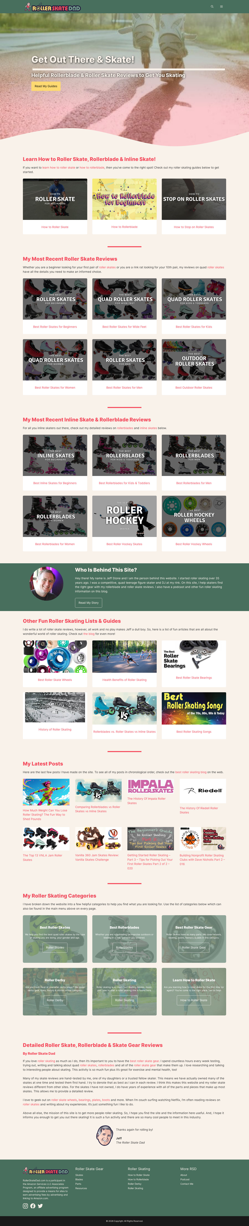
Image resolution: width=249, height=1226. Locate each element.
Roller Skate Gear (194, 947)
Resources (81, 1188)
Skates (79, 1174)
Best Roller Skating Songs (194, 731)
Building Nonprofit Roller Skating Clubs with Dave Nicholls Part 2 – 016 (202, 860)
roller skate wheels (64, 1100)
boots (106, 1100)
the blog (89, 634)
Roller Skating (124, 1000)
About (183, 1174)
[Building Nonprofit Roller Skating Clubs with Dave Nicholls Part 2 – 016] (203, 848)
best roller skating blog (190, 772)
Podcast (185, 1179)
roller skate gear (145, 1065)
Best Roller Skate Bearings (194, 677)
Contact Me (186, 1183)
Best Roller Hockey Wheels (194, 544)
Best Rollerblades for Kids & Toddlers (124, 483)
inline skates (148, 428)
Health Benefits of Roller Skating (124, 680)
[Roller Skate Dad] (53, 6)
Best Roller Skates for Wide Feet (124, 326)
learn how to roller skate (58, 167)
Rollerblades (124, 947)
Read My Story (89, 602)
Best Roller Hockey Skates (124, 544)
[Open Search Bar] (212, 6)
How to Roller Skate (62, 159)
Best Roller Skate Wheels (55, 680)
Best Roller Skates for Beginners (55, 326)
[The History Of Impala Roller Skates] (150, 791)
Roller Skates (55, 947)
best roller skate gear (144, 1061)
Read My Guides (46, 86)
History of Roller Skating (55, 729)
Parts (78, 1183)
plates (96, 1100)
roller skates (107, 267)
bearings (84, 1100)
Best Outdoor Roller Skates (193, 387)
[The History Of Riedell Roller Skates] (203, 801)
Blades (79, 1179)
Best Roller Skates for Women (55, 387)
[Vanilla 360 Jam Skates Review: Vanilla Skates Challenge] (98, 848)
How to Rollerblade (124, 227)
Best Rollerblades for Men (194, 483)
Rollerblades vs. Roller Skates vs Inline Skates (124, 731)
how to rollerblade (92, 167)
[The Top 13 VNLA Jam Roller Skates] (46, 848)
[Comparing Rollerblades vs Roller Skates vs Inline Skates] (98, 799)
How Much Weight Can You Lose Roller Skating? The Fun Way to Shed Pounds (45, 815)
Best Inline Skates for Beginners (55, 483)
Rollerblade (104, 159)
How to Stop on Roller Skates (194, 227)
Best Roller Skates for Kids (194, 326)
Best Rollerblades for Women (55, 544)
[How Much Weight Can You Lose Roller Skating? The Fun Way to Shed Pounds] (46, 803)
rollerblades (125, 428)
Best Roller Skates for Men (124, 387)
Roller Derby (55, 1000)
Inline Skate (139, 159)
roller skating (46, 1061)
